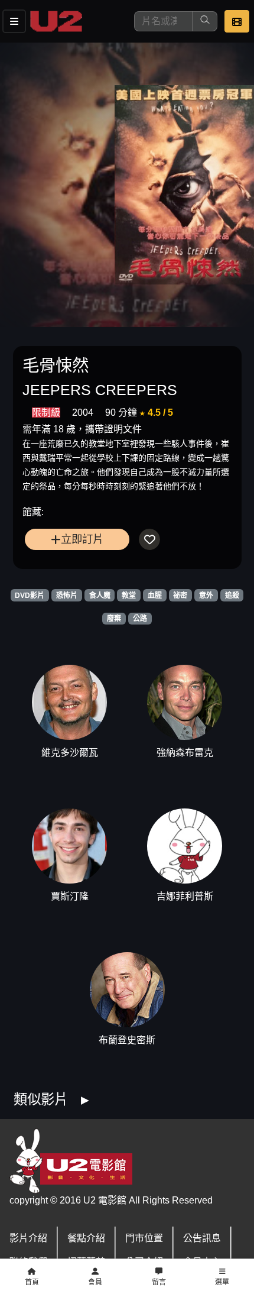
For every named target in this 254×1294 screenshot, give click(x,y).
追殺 (232, 595)
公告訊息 (202, 1238)
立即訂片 (82, 539)
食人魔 (99, 595)
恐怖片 (66, 595)
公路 (140, 618)
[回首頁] (56, 21)
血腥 (155, 595)
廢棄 (114, 618)
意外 (206, 595)
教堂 (129, 595)
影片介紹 (28, 1238)
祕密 (180, 595)
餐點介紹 (86, 1238)
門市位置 (144, 1238)
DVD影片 (29, 595)
